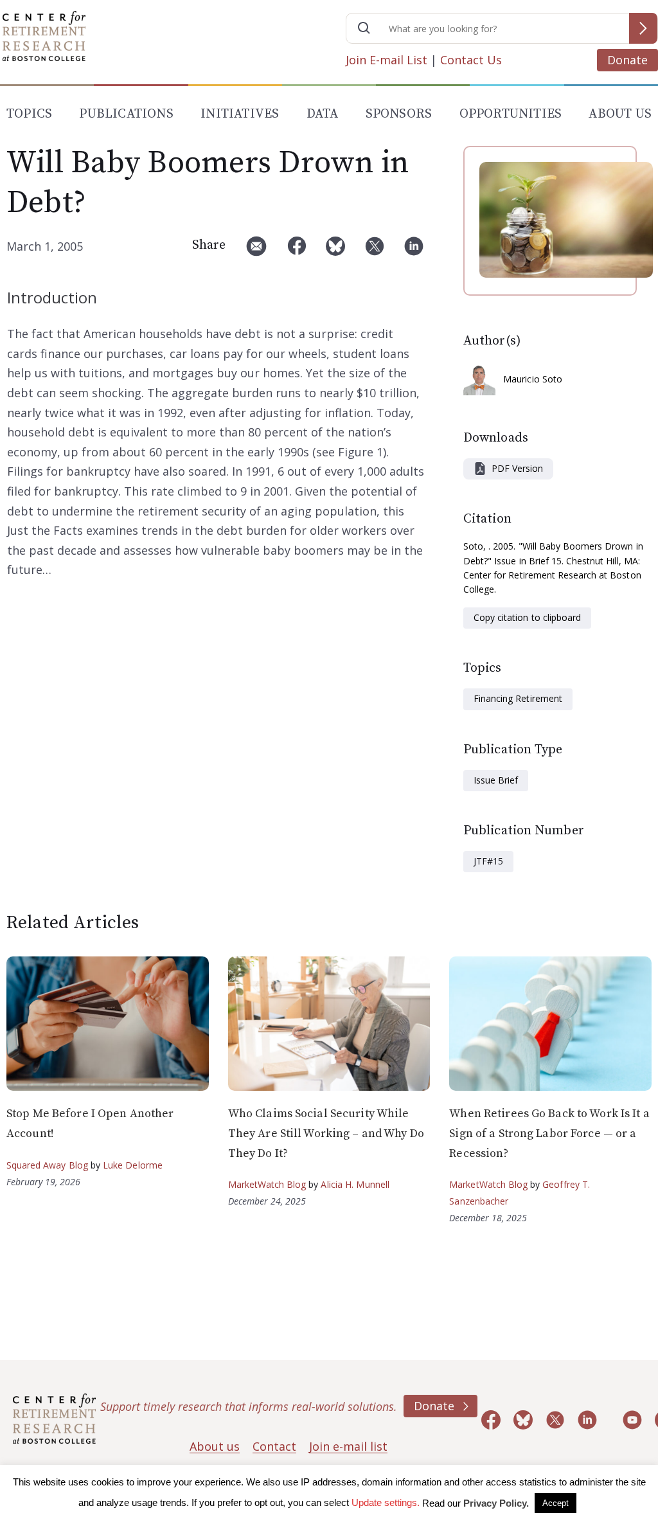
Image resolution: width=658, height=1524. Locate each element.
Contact (274, 1446)
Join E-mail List (386, 59)
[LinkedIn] (413, 251)
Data (323, 114)
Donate (627, 59)
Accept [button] (555, 1503)
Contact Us (471, 59)
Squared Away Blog (47, 1165)
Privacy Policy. (496, 1503)
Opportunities (510, 114)
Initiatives (239, 114)
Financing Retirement (518, 698)
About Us (620, 114)
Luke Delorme (133, 1165)
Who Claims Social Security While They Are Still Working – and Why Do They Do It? (326, 1133)
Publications (126, 114)
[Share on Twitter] (374, 251)
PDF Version (517, 468)
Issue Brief (496, 780)
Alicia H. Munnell (355, 1184)
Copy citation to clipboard (527, 617)
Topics (29, 114)
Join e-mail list (348, 1446)
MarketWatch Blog (267, 1184)
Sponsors (399, 114)
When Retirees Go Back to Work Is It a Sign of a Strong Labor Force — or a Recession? (549, 1133)
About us (215, 1446)
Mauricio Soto (532, 379)
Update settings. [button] (385, 1502)
